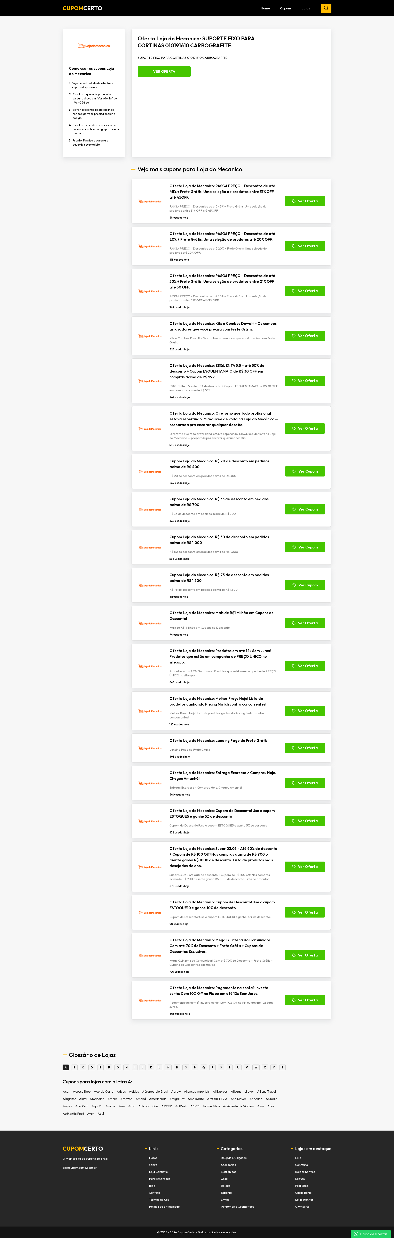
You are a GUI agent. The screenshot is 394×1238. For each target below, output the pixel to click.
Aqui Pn (97, 1106)
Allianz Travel (266, 1091)
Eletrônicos (228, 1172)
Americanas (157, 1098)
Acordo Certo (103, 1091)
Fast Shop (302, 1186)
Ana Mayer (238, 1098)
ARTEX (166, 1106)
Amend (140, 1098)
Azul (100, 1113)
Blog (152, 1186)
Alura (83, 1098)
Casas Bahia (303, 1193)
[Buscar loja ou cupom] (326, 8)
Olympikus (302, 1206)
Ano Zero (81, 1106)
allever (249, 1091)
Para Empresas (159, 1179)
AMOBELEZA (217, 1098)
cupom (83, 1148)
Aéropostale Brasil (155, 1091)
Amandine (97, 1098)
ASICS (194, 1106)
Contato (154, 1193)
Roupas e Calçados (234, 1158)
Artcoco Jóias (148, 1106)
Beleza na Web (305, 1172)
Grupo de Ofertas (373, 1234)
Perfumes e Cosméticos (237, 1206)
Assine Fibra (211, 1106)
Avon (90, 1113)
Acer (66, 1091)
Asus (260, 1106)
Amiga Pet (176, 1098)
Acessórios (228, 1165)
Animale (271, 1098)
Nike (298, 1158)
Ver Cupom (308, 471)
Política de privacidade (164, 1206)
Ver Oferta (164, 71)
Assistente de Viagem (238, 1106)
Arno (131, 1106)
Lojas (306, 8)
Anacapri (255, 1098)
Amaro (112, 1098)
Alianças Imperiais (197, 1091)
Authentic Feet (73, 1113)
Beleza (225, 1186)
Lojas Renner (304, 1200)
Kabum (300, 1179)
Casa (224, 1179)
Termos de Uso (159, 1200)
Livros (225, 1200)
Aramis (110, 1106)
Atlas (271, 1106)
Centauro (301, 1165)
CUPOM (82, 8)
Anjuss (67, 1106)
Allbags (236, 1091)
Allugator (69, 1098)
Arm (122, 1106)
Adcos (121, 1091)
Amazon (126, 1098)
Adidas (134, 1091)
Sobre (153, 1165)
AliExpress (220, 1091)
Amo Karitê (196, 1098)
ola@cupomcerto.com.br (80, 1167)
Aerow (176, 1091)
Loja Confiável (158, 1172)
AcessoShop (82, 1091)
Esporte (226, 1193)
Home (265, 8)
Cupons (285, 8)
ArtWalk (181, 1106)
